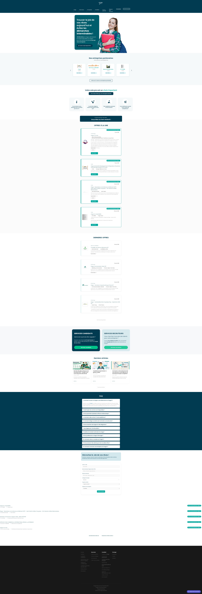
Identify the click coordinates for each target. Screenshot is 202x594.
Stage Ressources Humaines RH (101, 585)
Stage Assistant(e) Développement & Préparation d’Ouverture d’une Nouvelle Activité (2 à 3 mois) (105, 166)
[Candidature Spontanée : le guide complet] (101, 365)
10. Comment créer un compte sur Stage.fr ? (101, 439)
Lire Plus (75, 381)
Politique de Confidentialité (84, 563)
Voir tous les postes (101, 320)
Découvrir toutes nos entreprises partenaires (101, 80)
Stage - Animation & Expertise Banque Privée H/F (102, 285)
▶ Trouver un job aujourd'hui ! (84, 45)
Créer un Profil (105, 575)
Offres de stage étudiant (101, 590)
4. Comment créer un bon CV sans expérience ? (101, 417)
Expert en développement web (106, 572)
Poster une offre (94, 554)
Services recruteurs (116, 347)
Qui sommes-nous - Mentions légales (85, 560)
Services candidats (86, 347)
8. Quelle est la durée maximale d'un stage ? (101, 432)
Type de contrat (85, 482)
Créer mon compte (95, 560)
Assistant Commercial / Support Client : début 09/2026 (13, 516)
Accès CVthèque (94, 556)
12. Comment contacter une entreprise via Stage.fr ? (101, 446)
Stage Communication (101, 587)
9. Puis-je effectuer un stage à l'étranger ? (101, 435)
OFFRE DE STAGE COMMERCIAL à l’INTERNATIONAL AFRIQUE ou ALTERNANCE (17, 522)
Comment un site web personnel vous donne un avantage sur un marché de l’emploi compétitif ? (120, 372)
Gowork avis (104, 562)
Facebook (114, 554)
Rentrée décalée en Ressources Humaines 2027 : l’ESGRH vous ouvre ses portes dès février (81, 372)
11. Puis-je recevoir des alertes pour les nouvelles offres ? (101, 443)
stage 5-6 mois (94, 135)
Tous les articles (101, 387)
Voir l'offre (94, 153)
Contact (82, 554)
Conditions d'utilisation (83, 557)
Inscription (126, 9)
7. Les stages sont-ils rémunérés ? (101, 428)
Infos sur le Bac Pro (106, 567)
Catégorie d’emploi (85, 477)
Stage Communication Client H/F (98, 266)
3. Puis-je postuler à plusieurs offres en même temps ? (101, 413)
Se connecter (94, 558)
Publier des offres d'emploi (107, 535)
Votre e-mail (84, 464)
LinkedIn (114, 558)
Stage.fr (91, 403)
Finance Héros (84, 569)
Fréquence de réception (86, 486)
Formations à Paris (105, 569)
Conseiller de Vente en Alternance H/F (100, 247)
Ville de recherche (85, 473)
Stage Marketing (101, 589)
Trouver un (105, 554)
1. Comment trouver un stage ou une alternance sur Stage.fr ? (101, 400)
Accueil (82, 552)
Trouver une (104, 557)
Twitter (113, 556)
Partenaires (83, 571)
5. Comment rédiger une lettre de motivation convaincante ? (101, 421)
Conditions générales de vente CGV (85, 566)
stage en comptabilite (96, 214)
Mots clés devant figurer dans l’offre (89, 469)
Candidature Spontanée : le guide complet (99, 371)
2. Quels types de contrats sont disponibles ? (101, 410)
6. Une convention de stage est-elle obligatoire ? (101, 424)
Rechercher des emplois (94, 535)
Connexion (118, 9)
